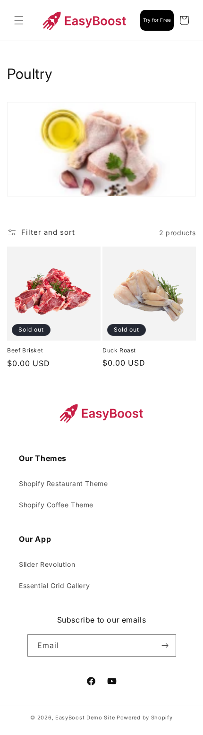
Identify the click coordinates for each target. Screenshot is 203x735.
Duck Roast (119, 350)
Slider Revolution (47, 564)
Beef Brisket (25, 350)
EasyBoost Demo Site (85, 717)
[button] (18, 20)
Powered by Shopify (145, 717)
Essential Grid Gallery (54, 585)
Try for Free (157, 20)
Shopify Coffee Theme (56, 505)
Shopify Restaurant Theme (63, 483)
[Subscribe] (165, 645)
